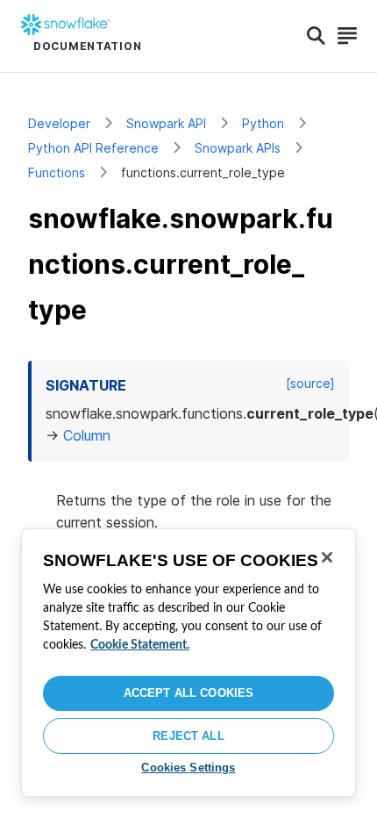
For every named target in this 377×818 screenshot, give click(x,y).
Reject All (188, 736)
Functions (56, 172)
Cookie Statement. (139, 645)
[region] (188, 662)
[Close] (327, 557)
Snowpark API (166, 123)
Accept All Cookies (188, 693)
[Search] (316, 36)
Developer (59, 123)
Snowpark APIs (238, 147)
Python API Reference (93, 147)
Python (263, 123)
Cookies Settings (188, 767)
